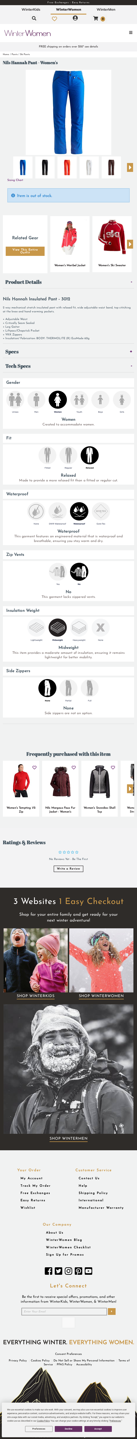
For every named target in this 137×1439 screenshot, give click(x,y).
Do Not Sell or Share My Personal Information (84, 1360)
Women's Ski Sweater (112, 265)
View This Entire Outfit (25, 251)
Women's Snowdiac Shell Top (99, 810)
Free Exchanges (35, 1193)
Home (6, 54)
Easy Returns (33, 1200)
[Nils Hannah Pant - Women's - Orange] (67, 166)
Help (83, 1185)
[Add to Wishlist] (34, 766)
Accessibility (84, 1364)
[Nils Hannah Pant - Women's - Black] (45, 166)
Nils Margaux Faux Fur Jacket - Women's (60, 810)
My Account (32, 1178)
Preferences (38, 1429)
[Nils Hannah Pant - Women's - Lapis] (22, 166)
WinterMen (106, 9)
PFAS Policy (64, 1364)
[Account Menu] (75, 19)
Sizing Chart (15, 180)
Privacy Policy (18, 1360)
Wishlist (28, 1207)
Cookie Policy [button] (43, 1421)
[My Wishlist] (54, 19)
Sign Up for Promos (65, 1254)
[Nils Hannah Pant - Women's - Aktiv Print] (111, 166)
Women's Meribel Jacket (70, 265)
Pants (15, 54)
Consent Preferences (68, 1354)
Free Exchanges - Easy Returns (68, 2)
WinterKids (31, 9)
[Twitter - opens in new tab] (58, 1272)
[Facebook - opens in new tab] (48, 1272)
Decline (68, 1429)
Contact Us (89, 1178)
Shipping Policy (93, 1193)
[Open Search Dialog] (34, 19)
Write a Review (68, 868)
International (91, 1200)
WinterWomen (68, 9)
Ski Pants (25, 54)
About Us (55, 1232)
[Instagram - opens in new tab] (68, 1272)
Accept (98, 1429)
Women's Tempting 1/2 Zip (21, 810)
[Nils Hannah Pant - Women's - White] (89, 166)
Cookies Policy (40, 1360)
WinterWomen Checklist (68, 1247)
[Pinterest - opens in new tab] (78, 1272)
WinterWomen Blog (64, 1240)
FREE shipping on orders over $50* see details (68, 46)
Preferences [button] (115, 1421)
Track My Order (36, 1185)
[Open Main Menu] (114, 33)
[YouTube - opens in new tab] (88, 1272)
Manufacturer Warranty (101, 1207)
